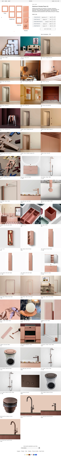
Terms (26, 451)
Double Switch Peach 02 (38, 21)
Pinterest (22, 451)
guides (6, 1)
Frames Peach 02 (37, 17)
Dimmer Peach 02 (37, 23)
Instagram (18, 451)
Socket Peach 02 (37, 25)
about (9, 1)
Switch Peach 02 (37, 19)
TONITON (30, 1)
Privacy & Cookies (35, 451)
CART (58, 1)
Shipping (29, 451)
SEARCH (53, 1)
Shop (3, 1)
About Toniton (41, 451)
